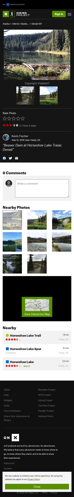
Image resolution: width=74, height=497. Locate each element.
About (7, 389)
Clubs (7, 405)
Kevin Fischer (20, 136)
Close (37, 486)
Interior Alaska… (20, 23)
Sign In (59, 14)
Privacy (53, 492)
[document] (37, 481)
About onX (9, 463)
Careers (8, 468)
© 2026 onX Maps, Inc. (28, 492)
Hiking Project (45, 400)
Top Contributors (12, 410)
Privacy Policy (33, 479)
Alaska (6, 23)
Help (6, 394)
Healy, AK (35, 139)
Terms (44, 492)
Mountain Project (46, 389)
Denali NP (37, 23)
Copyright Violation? (37, 83)
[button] (4, 158)
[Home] (18, 14)
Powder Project (46, 410)
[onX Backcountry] (13, 5)
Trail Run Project (46, 405)
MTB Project (44, 394)
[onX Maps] (11, 440)
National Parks (45, 416)
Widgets (8, 400)
